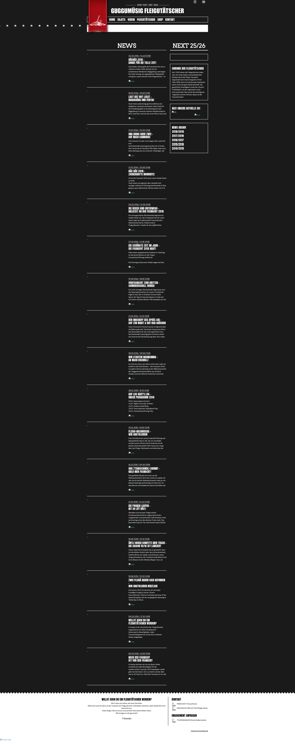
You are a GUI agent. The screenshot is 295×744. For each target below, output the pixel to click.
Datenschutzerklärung (199, 731)
